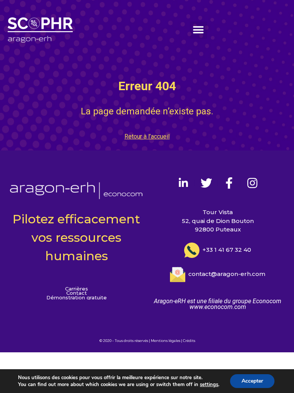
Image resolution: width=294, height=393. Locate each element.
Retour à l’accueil (147, 136)
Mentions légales (165, 341)
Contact (76, 293)
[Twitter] (206, 183)
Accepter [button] (252, 381)
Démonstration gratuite (76, 298)
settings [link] (209, 384)
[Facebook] (229, 183)
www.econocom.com (217, 306)
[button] (198, 30)
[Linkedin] (183, 183)
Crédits (189, 341)
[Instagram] (252, 183)
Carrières (76, 289)
